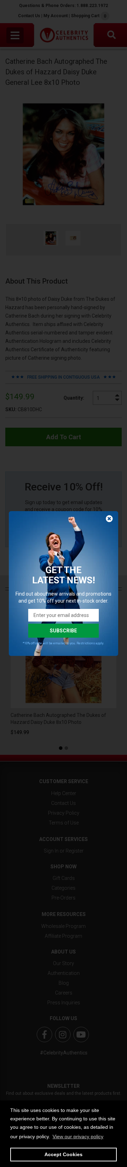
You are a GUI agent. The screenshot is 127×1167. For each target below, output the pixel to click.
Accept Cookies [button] (63, 1154)
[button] (78, 1136)
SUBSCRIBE (63, 630)
